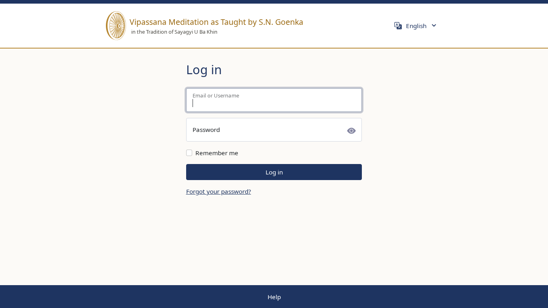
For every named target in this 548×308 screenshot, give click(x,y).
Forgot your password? (218, 191)
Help (274, 297)
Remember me (216, 153)
